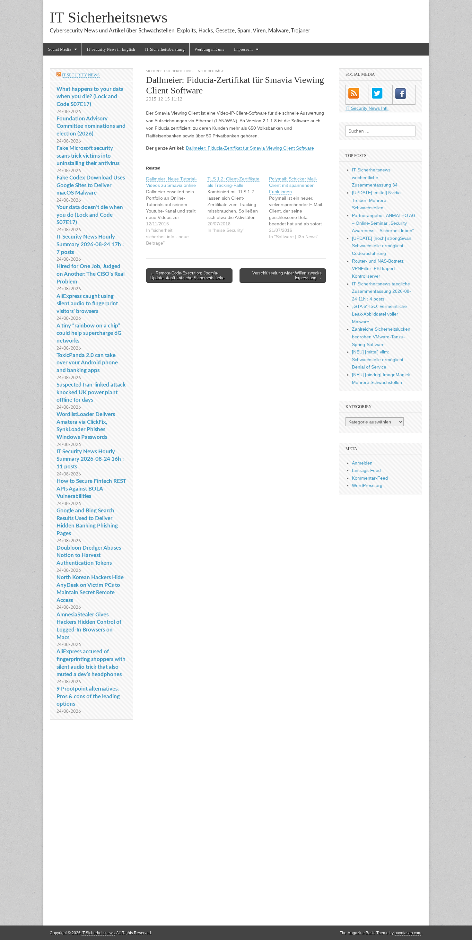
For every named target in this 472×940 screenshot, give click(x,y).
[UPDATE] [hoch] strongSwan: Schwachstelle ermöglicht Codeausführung (382, 246)
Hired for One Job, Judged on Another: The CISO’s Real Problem (91, 274)
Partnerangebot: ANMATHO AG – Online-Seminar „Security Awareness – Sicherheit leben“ (383, 223)
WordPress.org (367, 485)
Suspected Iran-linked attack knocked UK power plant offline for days (91, 392)
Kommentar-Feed (370, 478)
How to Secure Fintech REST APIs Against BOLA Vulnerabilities (91, 488)
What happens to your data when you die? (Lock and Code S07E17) (90, 96)
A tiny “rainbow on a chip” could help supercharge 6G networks (89, 333)
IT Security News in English (111, 49)
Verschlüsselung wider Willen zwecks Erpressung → (287, 276)
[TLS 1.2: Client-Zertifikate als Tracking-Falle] (238, 204)
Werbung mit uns (209, 49)
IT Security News (81, 75)
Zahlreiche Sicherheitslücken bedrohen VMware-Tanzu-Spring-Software (381, 336)
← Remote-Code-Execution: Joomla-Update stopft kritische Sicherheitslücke (187, 276)
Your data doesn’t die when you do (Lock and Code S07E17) (90, 215)
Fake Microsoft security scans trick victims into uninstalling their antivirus (88, 155)
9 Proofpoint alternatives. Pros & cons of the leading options (88, 696)
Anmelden (362, 463)
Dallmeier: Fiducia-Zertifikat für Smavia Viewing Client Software (250, 148)
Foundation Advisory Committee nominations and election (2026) (91, 126)
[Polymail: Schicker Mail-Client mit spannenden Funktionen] (299, 208)
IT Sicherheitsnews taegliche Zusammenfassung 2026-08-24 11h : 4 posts (381, 291)
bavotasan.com (408, 933)
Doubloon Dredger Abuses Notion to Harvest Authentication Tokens (89, 555)
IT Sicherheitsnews (109, 17)
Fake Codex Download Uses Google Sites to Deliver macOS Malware (91, 185)
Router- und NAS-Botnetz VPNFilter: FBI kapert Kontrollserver (378, 268)
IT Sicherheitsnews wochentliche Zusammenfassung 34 (375, 177)
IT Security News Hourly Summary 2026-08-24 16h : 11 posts (90, 459)
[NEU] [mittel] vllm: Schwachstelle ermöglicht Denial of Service (377, 359)
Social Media (59, 49)
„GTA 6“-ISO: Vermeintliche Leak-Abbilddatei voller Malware (379, 314)
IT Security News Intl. (367, 108)
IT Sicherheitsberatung (165, 49)
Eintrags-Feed (366, 470)
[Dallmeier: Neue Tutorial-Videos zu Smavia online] (176, 211)
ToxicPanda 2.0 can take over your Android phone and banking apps (87, 362)
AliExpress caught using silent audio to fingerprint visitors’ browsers (87, 303)
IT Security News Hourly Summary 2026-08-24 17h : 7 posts (90, 244)
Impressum (243, 49)
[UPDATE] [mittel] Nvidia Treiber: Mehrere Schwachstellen (376, 200)
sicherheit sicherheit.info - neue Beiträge (185, 71)
